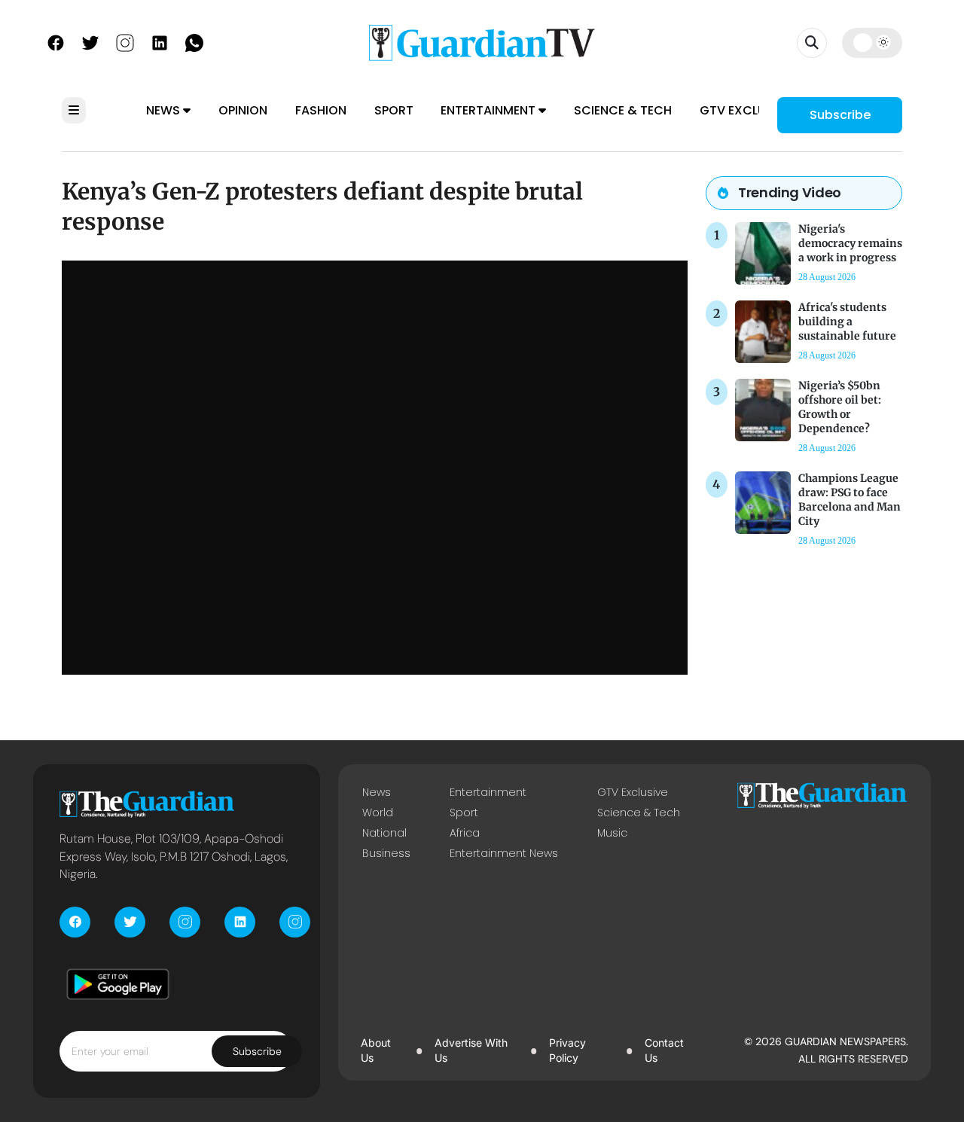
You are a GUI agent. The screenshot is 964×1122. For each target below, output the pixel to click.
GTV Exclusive (745, 110)
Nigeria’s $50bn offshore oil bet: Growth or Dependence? (839, 407)
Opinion (242, 110)
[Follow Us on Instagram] (125, 41)
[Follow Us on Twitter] (90, 41)
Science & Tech (623, 110)
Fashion (320, 110)
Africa (465, 832)
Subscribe (840, 114)
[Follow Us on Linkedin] (159, 41)
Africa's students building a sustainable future (847, 321)
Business (386, 853)
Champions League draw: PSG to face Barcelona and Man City (849, 500)
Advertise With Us (471, 1050)
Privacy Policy (567, 1050)
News (164, 110)
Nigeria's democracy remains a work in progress (850, 243)
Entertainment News (504, 853)
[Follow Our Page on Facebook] (56, 41)
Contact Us (664, 1050)
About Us (376, 1050)
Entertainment (489, 110)
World (377, 812)
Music (612, 832)
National (384, 832)
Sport (393, 110)
